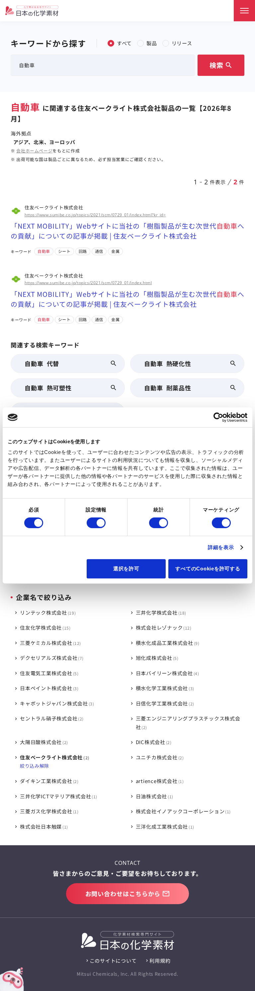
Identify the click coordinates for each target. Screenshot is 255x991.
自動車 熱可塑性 (48, 387)
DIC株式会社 (153, 741)
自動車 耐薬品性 (167, 387)
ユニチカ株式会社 (159, 757)
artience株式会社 (159, 780)
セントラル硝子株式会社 (51, 718)
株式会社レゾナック (163, 627)
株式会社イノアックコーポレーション (182, 811)
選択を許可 (126, 568)
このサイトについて (113, 960)
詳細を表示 (221, 547)
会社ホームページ (34, 150)
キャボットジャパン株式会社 (56, 703)
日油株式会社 (154, 796)
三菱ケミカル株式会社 (49, 642)
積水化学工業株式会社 (164, 688)
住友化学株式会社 (44, 627)
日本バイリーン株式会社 (167, 673)
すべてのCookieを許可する (207, 568)
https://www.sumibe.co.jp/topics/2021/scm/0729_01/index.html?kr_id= (95, 215)
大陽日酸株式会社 (43, 741)
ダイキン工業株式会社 (48, 780)
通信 (99, 251)
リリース (182, 43)
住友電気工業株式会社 (48, 673)
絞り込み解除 (34, 765)
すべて (124, 43)
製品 (151, 43)
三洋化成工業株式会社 (164, 826)
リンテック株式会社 (47, 612)
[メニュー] (244, 10)
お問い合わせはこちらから (123, 893)
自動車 (44, 251)
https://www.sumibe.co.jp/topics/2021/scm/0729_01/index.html (88, 283)
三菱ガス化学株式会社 (48, 811)
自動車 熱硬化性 (167, 363)
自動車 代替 (42, 363)
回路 (83, 251)
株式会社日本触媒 (43, 826)
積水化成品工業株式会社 (167, 642)
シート (64, 251)
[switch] (96, 522)
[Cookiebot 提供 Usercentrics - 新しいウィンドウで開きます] (218, 417)
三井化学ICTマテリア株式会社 (58, 796)
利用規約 (159, 960)
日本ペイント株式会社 (48, 688)
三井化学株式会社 (160, 612)
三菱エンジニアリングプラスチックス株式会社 (188, 722)
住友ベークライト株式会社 (54, 757)
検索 (221, 65)
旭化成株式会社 (156, 657)
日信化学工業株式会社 (164, 703)
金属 (115, 251)
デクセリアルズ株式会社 (51, 657)
